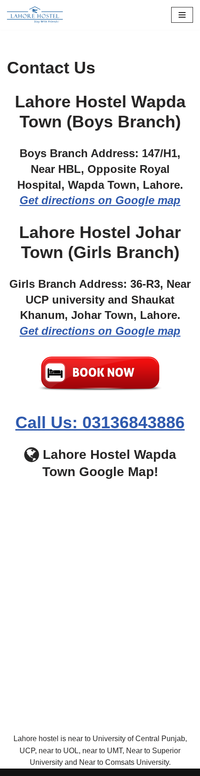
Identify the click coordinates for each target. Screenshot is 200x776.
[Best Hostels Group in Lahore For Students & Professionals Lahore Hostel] (35, 15)
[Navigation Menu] (182, 15)
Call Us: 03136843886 (100, 422)
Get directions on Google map (100, 200)
